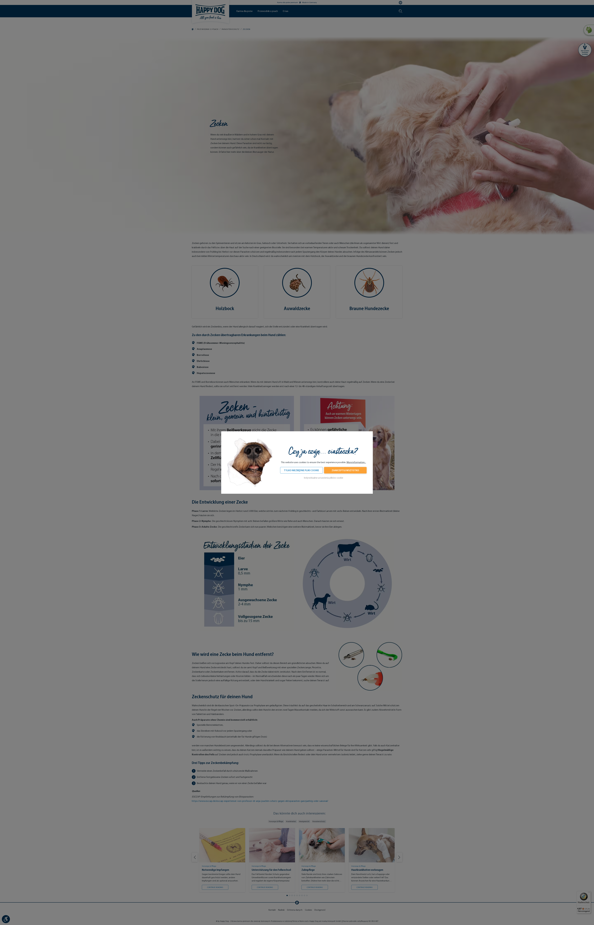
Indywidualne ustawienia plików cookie (323, 477)
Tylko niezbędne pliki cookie (301, 470)
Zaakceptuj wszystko (345, 470)
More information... (356, 462)
